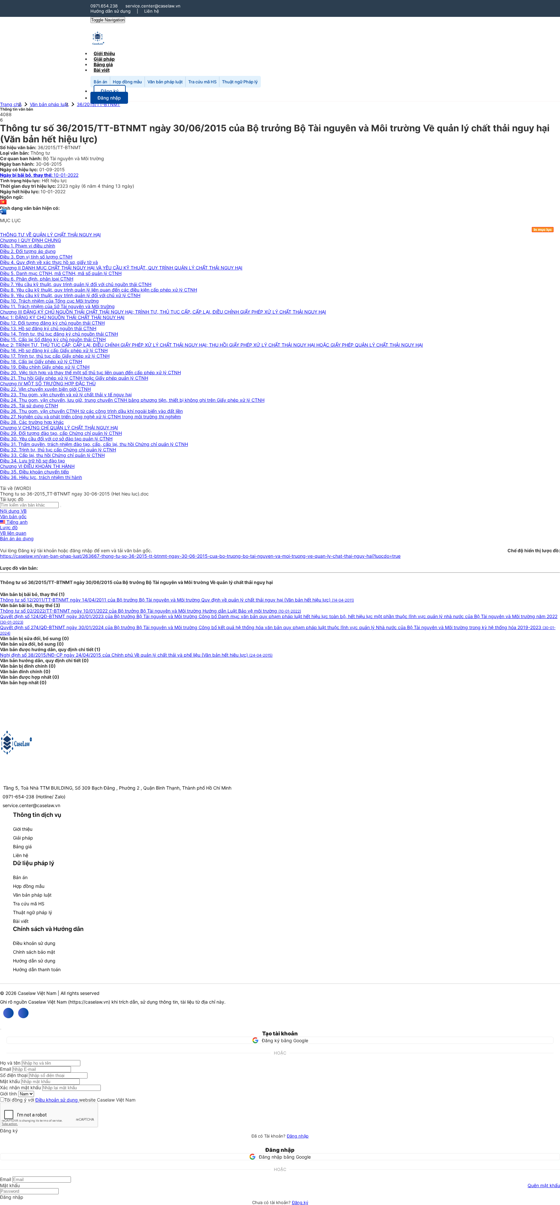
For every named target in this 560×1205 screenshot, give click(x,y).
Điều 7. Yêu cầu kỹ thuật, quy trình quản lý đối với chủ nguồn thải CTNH (75, 284)
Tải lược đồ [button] (11, 499)
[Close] (0, 1029)
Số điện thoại (14, 1075)
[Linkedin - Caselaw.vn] (23, 1013)
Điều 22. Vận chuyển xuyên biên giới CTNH (45, 389)
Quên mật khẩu (544, 1185)
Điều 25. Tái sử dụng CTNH (29, 405)
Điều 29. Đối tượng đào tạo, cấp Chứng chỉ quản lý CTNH (61, 433)
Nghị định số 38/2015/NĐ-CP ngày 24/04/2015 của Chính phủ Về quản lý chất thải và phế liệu (136, 655)
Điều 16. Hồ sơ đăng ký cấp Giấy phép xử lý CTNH (54, 350)
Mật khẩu (10, 1081)
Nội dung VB (13, 511)
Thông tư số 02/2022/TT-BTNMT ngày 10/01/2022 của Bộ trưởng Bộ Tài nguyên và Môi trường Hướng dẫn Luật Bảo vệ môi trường (150, 611)
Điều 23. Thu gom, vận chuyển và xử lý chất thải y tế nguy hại (66, 394)
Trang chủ (10, 104)
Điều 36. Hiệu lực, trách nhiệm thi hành (41, 477)
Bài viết (102, 70)
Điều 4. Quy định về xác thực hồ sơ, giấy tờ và (49, 262)
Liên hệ (151, 11)
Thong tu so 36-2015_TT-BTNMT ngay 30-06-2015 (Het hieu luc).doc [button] (74, 493)
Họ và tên (10, 1063)
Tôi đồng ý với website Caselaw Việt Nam (69, 1100)
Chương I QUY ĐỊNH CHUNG (30, 240)
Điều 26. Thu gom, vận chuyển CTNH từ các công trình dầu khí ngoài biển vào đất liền (91, 411)
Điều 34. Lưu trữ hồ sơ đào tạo (32, 460)
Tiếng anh (16, 522)
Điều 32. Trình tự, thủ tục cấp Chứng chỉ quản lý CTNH (58, 449)
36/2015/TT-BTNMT (98, 104)
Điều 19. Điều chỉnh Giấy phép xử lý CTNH (44, 367)
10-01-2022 (39, 175)
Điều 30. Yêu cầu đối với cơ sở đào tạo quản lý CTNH (56, 438)
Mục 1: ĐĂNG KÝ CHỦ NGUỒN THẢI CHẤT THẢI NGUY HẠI (62, 317)
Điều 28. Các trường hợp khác (32, 422)
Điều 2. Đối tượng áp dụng (28, 251)
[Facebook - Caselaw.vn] (8, 1013)
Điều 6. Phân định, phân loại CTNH (36, 278)
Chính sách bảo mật (34, 952)
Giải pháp (23, 838)
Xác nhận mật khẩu (20, 1087)
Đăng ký (300, 1202)
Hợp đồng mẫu (127, 81)
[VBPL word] (3, 215)
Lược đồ (9, 527)
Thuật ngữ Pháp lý (240, 81)
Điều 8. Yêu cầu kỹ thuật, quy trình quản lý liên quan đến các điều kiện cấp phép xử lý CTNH (98, 289)
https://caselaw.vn (89, 1002)
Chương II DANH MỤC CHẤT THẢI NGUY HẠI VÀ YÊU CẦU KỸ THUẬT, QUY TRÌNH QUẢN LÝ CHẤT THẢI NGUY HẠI (121, 267)
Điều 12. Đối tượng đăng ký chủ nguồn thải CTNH (52, 323)
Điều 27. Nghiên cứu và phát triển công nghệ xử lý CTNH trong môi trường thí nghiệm (90, 416)
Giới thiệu (22, 829)
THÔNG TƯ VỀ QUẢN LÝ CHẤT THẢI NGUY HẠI (50, 234)
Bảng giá (22, 846)
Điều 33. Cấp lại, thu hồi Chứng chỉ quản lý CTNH (52, 455)
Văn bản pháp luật (165, 81)
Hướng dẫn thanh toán (37, 969)
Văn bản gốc (13, 516)
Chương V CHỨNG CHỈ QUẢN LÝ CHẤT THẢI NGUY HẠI (59, 427)
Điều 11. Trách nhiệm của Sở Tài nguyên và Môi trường (57, 306)
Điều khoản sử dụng (34, 943)
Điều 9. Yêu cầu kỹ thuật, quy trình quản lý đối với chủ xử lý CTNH (70, 295)
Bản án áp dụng (17, 538)
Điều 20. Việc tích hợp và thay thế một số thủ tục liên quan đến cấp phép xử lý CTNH (90, 372)
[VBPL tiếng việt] (3, 202)
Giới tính (8, 1093)
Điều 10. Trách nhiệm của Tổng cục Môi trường (49, 301)
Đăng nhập (298, 1136)
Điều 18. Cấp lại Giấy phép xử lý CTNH (41, 361)
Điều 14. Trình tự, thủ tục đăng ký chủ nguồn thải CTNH (59, 334)
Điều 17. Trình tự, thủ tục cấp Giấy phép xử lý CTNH (55, 356)
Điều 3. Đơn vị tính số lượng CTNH (36, 256)
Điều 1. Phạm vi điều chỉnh (27, 245)
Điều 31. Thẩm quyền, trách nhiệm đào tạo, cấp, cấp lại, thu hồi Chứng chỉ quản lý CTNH (94, 444)
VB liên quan (13, 533)
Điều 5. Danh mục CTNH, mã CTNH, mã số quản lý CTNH (61, 273)
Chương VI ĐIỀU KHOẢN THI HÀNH (37, 466)
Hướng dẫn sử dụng (110, 11)
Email (5, 1069)
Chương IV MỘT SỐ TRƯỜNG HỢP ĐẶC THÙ (48, 383)
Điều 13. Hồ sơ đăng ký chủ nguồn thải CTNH (48, 328)
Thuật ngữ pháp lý (32, 912)
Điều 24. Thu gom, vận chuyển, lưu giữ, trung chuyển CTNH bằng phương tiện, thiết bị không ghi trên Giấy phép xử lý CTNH (132, 400)
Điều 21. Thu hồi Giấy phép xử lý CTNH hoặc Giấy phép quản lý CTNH (74, 378)
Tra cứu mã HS (202, 81)
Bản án (100, 81)
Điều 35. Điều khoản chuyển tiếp (34, 471)
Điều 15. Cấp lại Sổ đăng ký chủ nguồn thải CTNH (53, 339)
